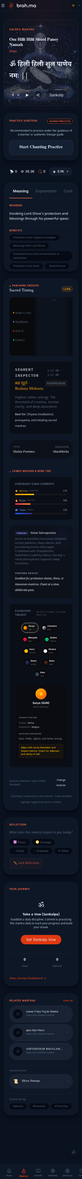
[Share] (38, 95)
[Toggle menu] (3, 5)
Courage (43, 842)
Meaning (20, 191)
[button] (60, 171)
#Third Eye (61, 1106)
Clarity (18, 851)
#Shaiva (18, 1106)
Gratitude (41, 851)
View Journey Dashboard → (27, 978)
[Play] (27, 95)
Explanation (46, 191)
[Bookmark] (68, 30)
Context (71, 191)
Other (63, 851)
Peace (19, 842)
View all (68, 1000)
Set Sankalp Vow (41, 939)
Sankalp (56, 95)
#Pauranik (39, 1106)
